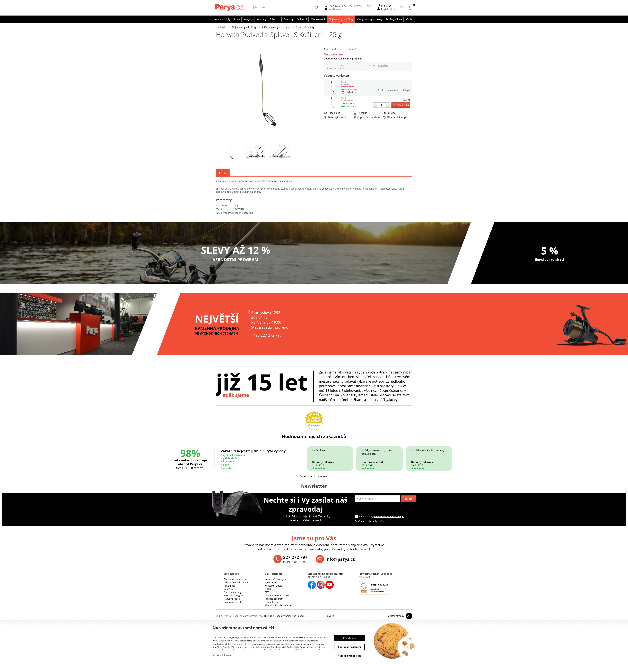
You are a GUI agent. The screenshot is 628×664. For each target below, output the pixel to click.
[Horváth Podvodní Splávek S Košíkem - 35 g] (332, 106)
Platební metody (232, 592)
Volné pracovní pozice (277, 595)
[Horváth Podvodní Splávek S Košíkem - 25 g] (332, 90)
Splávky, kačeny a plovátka (276, 27)
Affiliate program (274, 598)
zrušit (380, 521)
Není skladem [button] (333, 54)
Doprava (228, 588)
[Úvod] (230, 7)
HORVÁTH (383, 65)
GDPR (268, 588)
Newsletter (271, 582)
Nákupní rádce (232, 598)
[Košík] (411, 7)
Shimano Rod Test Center (279, 605)
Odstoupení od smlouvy (237, 582)
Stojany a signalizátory (244, 27)
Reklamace (229, 585)
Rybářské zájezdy (274, 602)
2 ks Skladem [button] (347, 103)
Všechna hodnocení (314, 476)
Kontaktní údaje (273, 585)
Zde (233, 647)
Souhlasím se (365, 516)
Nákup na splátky (233, 602)
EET (267, 592)
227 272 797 (295, 557)
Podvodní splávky (305, 27)
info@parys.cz (336, 9)
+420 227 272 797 (338, 5)
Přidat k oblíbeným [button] (397, 117)
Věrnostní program (234, 595)
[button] (316, 7)
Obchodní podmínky (235, 579)
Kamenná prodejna (275, 579)
